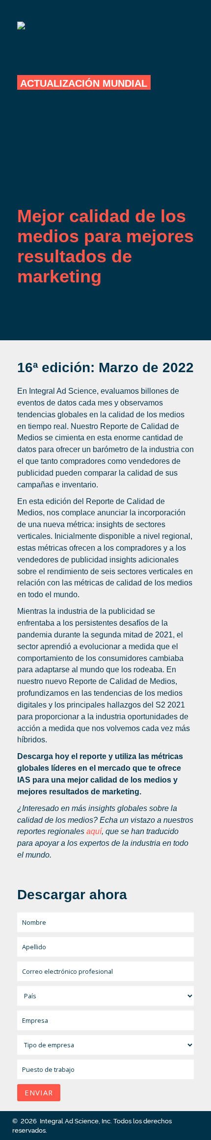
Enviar (39, 1092)
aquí (94, 831)
